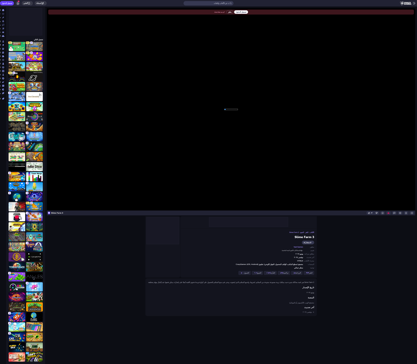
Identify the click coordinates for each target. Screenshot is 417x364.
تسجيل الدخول (7, 3)
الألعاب (312, 232)
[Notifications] (18, 3)
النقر (306, 232)
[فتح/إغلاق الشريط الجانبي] (414, 3)
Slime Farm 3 (294, 232)
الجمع (302, 232)
